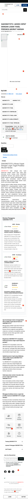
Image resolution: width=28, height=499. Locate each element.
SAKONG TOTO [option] (16, 100)
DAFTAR (4, 151)
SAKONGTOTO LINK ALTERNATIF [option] (10, 119)
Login (17, 5)
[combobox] (14, 9)
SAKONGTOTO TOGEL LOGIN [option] (9, 115)
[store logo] (10, 5)
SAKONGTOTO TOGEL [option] (7, 108)
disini (20, 129)
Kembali (9, 436)
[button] (8, 56)
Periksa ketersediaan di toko (10, 154)
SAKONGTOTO (4, 171)
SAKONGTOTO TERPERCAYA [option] (9, 111)
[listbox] (14, 111)
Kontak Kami (9, 418)
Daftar (25, 5)
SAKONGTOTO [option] (6, 100)
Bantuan (19, 436)
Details (4, 161)
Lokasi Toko (19, 427)
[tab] (14, 161)
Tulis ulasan (19, 93)
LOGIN (3, 148)
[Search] (25, 10)
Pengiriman (8, 427)
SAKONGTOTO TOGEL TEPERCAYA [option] (10, 123)
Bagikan (5, 157)
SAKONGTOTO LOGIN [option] (7, 104)
